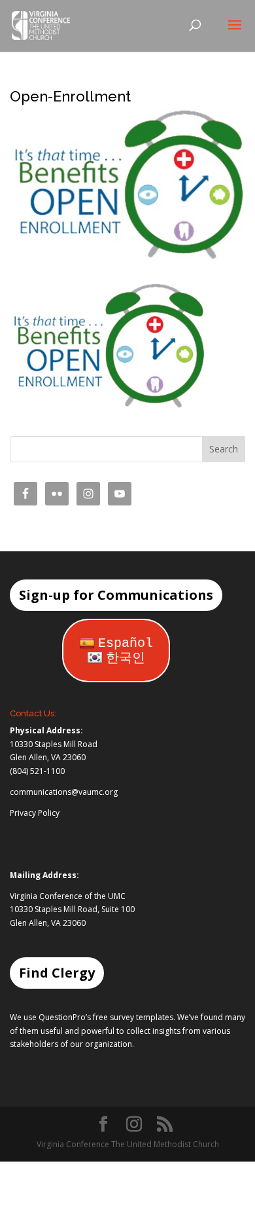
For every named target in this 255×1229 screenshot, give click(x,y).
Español (125, 643)
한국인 (125, 658)
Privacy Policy (35, 812)
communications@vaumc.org (64, 792)
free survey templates (133, 1017)
